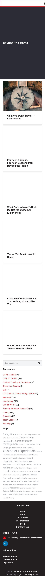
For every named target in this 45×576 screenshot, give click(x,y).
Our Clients (22, 518)
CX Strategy (19, 464)
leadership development (25, 471)
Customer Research (26, 458)
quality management (27, 488)
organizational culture (20, 478)
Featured (7, 397)
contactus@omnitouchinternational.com (25, 538)
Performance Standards (19, 481)
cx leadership (26, 461)
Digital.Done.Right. (26, 574)
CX (4, 390)
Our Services (22, 527)
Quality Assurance (11, 488)
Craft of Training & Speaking (16, 382)
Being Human (9, 375)
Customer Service (11, 386)
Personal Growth (33, 481)
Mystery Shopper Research (16, 409)
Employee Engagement (27, 468)
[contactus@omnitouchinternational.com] (5, 537)
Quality (6, 412)
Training (7, 424)
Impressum (8, 562)
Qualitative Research (30, 485)
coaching (27, 434)
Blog (22, 524)
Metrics (18, 475)
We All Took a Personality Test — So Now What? (21, 347)
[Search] (39, 363)
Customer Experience (19, 451)
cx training (28, 464)
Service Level (32, 491)
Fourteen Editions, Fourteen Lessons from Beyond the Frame (20, 163)
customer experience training (27, 455)
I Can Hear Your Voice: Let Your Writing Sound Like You (22, 301)
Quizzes (7, 416)
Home (22, 511)
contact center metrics (27, 444)
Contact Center (10, 378)
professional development (13, 485)
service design (22, 491)
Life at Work (8, 405)
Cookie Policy (10, 559)
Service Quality (14, 494)
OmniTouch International (25, 571)
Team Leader (9, 420)
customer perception (11, 458)
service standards (26, 494)
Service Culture (9, 491)
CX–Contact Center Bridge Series (19, 394)
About (22, 515)
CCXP (20, 434)
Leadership (8, 401)
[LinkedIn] (5, 543)
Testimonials (22, 521)
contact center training (25, 448)
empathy (14, 468)
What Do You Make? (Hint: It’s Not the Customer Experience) (21, 210)
